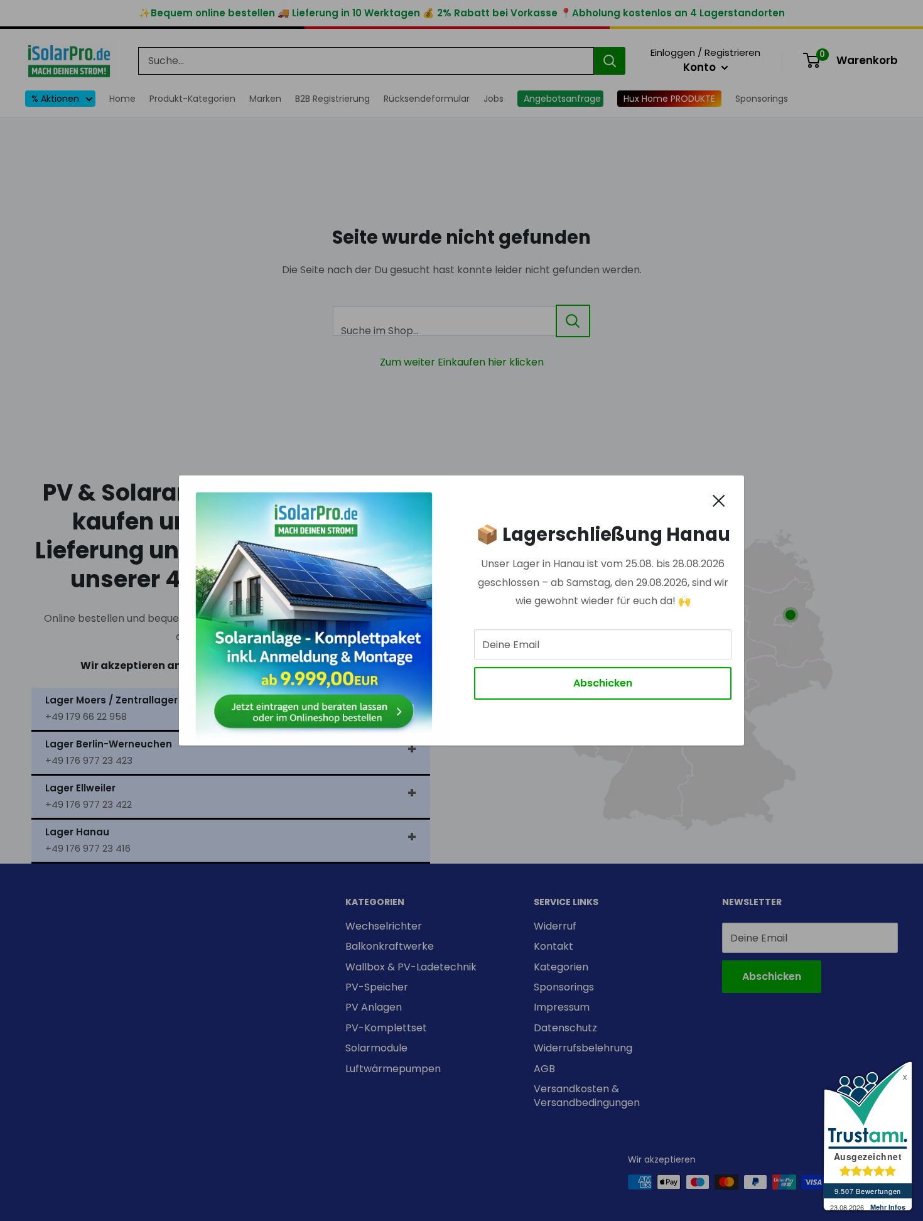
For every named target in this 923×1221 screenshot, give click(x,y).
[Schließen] (719, 500)
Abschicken (602, 683)
